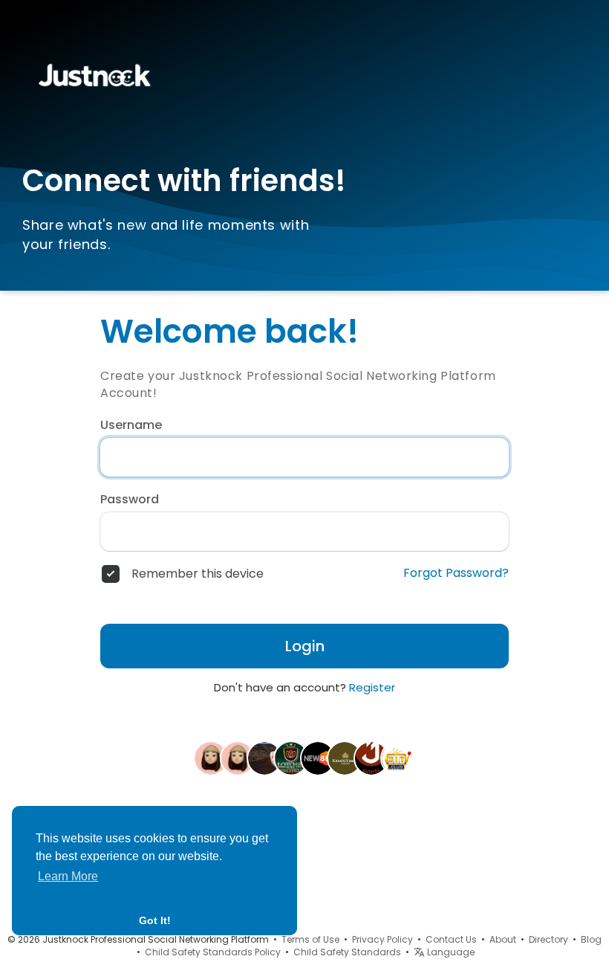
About (502, 939)
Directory (548, 939)
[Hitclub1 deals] (398, 757)
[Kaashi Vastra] (344, 757)
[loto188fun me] (291, 757)
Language (450, 952)
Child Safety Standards (347, 952)
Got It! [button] (155, 920)
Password (129, 499)
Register (372, 687)
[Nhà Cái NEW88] (318, 757)
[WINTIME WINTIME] (264, 757)
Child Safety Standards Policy (213, 952)
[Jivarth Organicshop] (371, 757)
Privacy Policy (382, 939)
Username (131, 425)
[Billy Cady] (211, 757)
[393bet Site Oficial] (237, 757)
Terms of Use (310, 939)
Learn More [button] (68, 876)
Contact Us (451, 939)
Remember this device (197, 574)
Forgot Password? (456, 573)
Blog (591, 939)
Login (305, 646)
